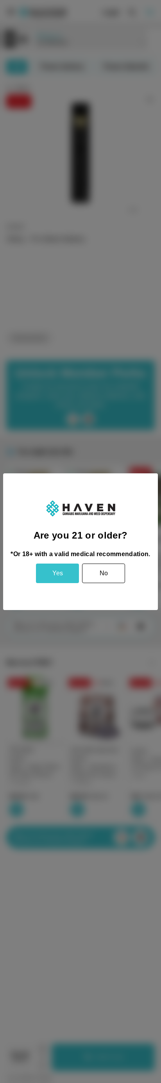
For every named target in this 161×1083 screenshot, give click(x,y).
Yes (57, 573)
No (104, 573)
